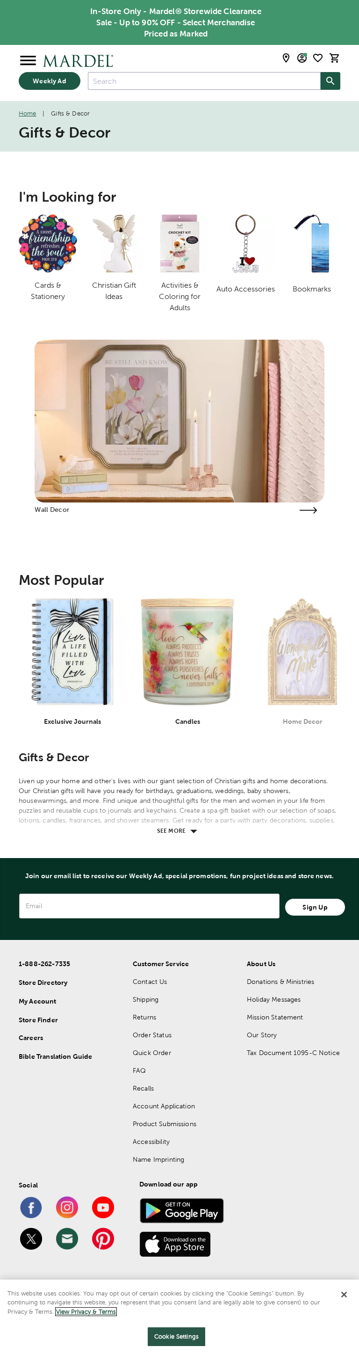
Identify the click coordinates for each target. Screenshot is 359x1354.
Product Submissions (164, 1124)
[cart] (334, 58)
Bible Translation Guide (55, 1056)
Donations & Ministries (280, 981)
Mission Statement (275, 1017)
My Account (38, 1001)
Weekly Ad (49, 81)
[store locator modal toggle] (286, 58)
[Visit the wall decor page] (308, 510)
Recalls (143, 1088)
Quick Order (152, 1052)
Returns (144, 1017)
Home (27, 113)
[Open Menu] (28, 60)
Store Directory (43, 982)
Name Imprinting (158, 1159)
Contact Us (150, 981)
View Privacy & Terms (86, 1311)
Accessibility (151, 1141)
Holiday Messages (274, 999)
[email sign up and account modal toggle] (302, 58)
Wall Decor (52, 509)
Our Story (262, 1035)
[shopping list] (318, 58)
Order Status (152, 1035)
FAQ (139, 1070)
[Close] (344, 1294)
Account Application (164, 1106)
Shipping (145, 999)
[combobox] (204, 81)
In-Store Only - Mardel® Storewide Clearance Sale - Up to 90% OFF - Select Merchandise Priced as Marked (175, 22)
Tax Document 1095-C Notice (293, 1052)
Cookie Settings (176, 1336)
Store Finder (38, 1020)
